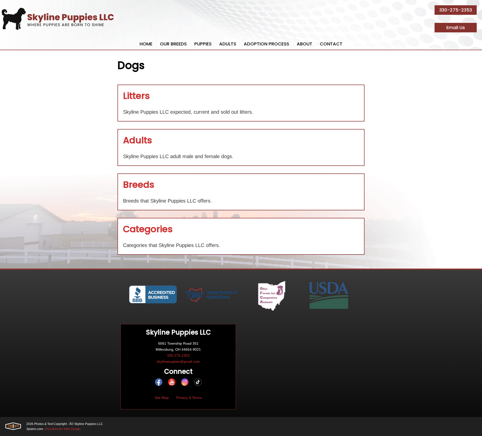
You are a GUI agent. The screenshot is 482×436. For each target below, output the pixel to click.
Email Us (455, 27)
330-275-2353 (455, 10)
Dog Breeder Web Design (63, 429)
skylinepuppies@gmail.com (178, 361)
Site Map (162, 398)
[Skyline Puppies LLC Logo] (57, 19)
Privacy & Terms (189, 398)
